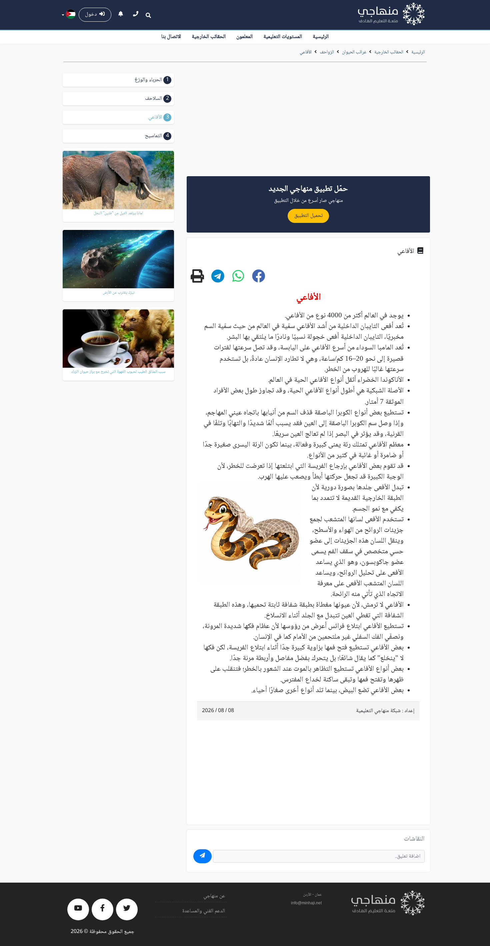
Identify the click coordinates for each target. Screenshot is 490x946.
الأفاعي (306, 52)
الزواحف (327, 52)
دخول (92, 14)
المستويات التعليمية (282, 36)
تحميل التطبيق (308, 215)
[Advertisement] (308, 121)
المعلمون (244, 36)
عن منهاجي (214, 896)
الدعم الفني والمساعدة (203, 911)
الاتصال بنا (171, 36)
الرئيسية (321, 36)
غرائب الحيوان (353, 52)
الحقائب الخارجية (209, 36)
